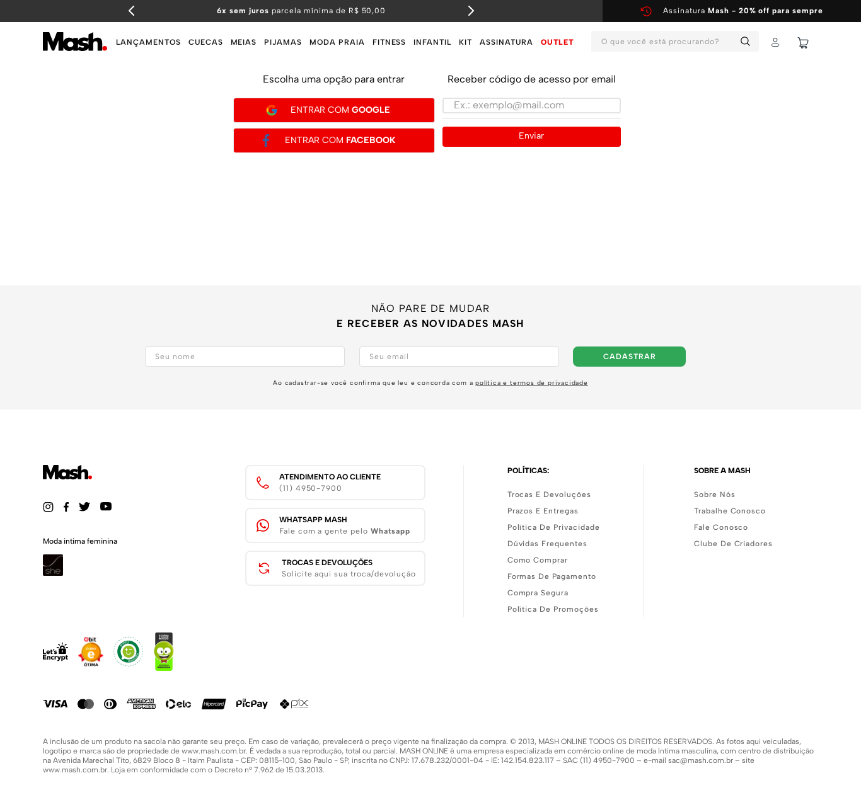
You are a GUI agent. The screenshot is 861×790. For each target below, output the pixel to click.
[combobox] (675, 43)
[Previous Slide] (132, 10)
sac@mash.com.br (700, 760)
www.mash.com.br (214, 751)
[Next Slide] (471, 10)
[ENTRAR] (776, 42)
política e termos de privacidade (531, 383)
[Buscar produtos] (747, 41)
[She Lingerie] (53, 572)
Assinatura (743, 10)
